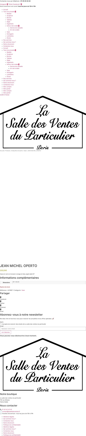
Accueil (5, 9)
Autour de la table (12, 26)
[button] (43, 298)
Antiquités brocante (17, 150)
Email (1, 326)
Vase (8, 32)
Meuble (9, 13)
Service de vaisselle (16, 28)
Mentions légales (8, 417)
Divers (9, 38)
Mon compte (7, 87)
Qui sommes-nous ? (9, 42)
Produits (7, 150)
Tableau (9, 20)
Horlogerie (10, 34)
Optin (1, 322)
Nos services (7, 40)
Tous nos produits (9, 11)
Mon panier (6, 89)
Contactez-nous (8, 46)
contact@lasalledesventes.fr (11, 411)
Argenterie (10, 24)
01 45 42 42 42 (7, 409)
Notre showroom (8, 44)
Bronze (9, 18)
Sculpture (10, 15)
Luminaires (10, 36)
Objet (8, 22)
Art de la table (14, 30)
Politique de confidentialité (11, 425)
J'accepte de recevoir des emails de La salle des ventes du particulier (24, 324)
